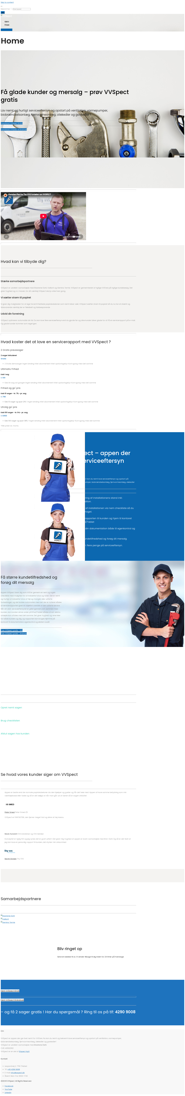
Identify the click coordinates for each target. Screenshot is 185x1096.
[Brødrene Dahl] (8, 916)
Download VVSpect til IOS (12, 123)
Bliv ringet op (6, 30)
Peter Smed (10, 812)
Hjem (7, 21)
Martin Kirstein (10, 859)
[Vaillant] (5, 919)
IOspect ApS (24, 1051)
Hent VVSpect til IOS (10, 990)
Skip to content (7, 2)
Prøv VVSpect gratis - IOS (12, 630)
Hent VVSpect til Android (12, 1000)
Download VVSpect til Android (14, 129)
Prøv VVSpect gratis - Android (14, 633)
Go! (3, 12)
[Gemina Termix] (8, 922)
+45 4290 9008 (13, 1069)
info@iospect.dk (18, 1072)
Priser (7, 25)
